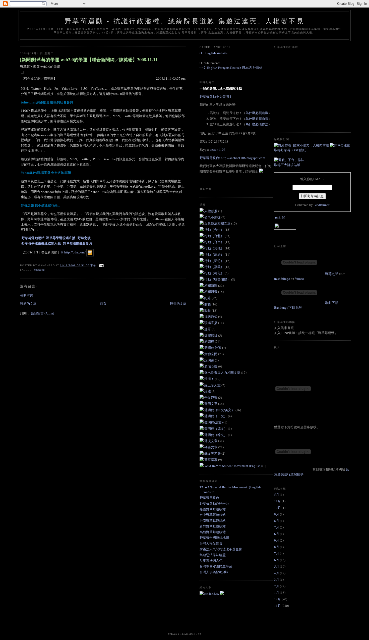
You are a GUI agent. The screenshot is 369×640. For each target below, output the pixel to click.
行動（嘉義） (214, 266)
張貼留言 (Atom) (42, 313)
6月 (276, 533)
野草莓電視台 (209, 497)
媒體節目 (211, 335)
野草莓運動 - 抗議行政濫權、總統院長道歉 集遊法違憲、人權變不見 (184, 21)
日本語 (247, 67)
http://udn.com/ (75, 252)
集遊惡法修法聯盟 (213, 555)
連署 (208, 329)
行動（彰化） (214, 273)
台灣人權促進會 (211, 543)
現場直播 (211, 323)
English (212, 67)
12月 (277, 599)
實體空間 (211, 354)
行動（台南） (214, 242)
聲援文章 (211, 441)
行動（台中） (214, 229)
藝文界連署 (212, 453)
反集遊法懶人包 (211, 560)
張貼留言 (26, 295)
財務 (208, 304)
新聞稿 (209, 341)
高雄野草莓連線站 (213, 532)
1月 (276, 592)
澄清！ (209, 379)
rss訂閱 (280, 217)
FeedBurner (321, 204)
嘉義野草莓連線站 (213, 509)
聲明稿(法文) (213, 422)
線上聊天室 (212, 385)
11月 (277, 501)
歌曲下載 (331, 302)
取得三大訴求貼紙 (287, 165)
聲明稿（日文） (216, 416)
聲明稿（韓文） (216, 435)
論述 (208, 391)
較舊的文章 (178, 303)
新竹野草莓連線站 (213, 526)
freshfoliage (282, 278)
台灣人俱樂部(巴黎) (214, 572)
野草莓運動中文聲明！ (216, 96)
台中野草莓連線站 (213, 514)
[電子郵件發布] (101, 265)
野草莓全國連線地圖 (214, 537)
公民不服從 (212, 217)
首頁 (103, 303)
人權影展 (211, 211)
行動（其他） (214, 248)
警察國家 (211, 459)
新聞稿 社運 (213, 347)
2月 (276, 586)
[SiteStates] (210, 593)
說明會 (209, 360)
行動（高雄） (214, 254)
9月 (276, 514)
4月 (276, 573)
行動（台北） (214, 236)
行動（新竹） (214, 260)
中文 (203, 67)
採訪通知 (211, 316)
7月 (276, 527)
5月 (276, 494)
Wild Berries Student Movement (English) (233, 465)
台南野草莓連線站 (213, 520)
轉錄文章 (211, 447)
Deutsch (235, 67)
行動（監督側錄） (217, 279)
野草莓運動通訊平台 (214, 503)
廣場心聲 (211, 366)
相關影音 (211, 291)
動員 (208, 310)
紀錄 (208, 298)
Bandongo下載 (284, 307)
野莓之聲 (331, 274)
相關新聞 (39, 270)
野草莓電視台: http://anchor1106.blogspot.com (232, 157)
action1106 (217, 149)
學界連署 (211, 397)
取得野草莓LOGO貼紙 (290, 150)
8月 (276, 520)
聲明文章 (211, 403)
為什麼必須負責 (256, 118)
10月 (277, 507)
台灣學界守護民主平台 (216, 566)
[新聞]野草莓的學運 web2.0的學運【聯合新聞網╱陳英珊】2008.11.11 (89, 60)
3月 (276, 579)
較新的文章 (28, 303)
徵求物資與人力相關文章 (222, 372)
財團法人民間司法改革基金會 (221, 549)
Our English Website (213, 53)
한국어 (257, 67)
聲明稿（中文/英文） (219, 410)
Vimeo (299, 278)
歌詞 (299, 307)
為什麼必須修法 (256, 124)
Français (223, 67)
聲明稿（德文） (216, 428)
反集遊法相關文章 (217, 223)
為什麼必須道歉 (256, 113)
